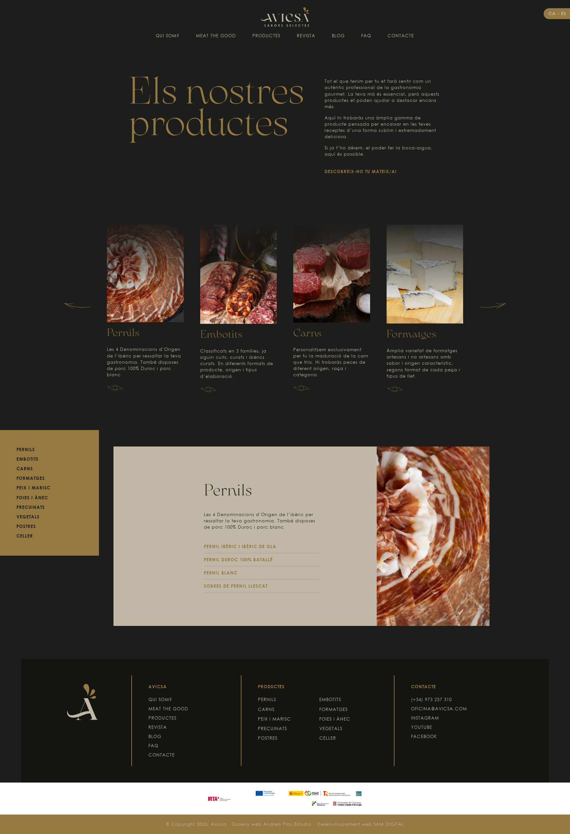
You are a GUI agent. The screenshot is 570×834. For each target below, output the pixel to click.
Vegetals (28, 517)
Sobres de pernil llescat (236, 586)
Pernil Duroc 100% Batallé (238, 560)
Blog (338, 36)
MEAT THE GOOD (216, 36)
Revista (306, 36)
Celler (24, 536)
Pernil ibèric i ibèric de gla (240, 546)
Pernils (123, 333)
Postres (26, 526)
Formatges (411, 334)
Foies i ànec (32, 498)
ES (563, 13)
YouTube (421, 727)
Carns (307, 333)
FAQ (366, 36)
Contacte (401, 36)
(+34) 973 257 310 (431, 699)
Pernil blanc (221, 573)
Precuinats (30, 507)
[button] (77, 306)
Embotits (221, 335)
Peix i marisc (33, 488)
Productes (266, 36)
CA (553, 13)
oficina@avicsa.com (439, 709)
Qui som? (167, 36)
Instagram (425, 718)
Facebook (424, 736)
